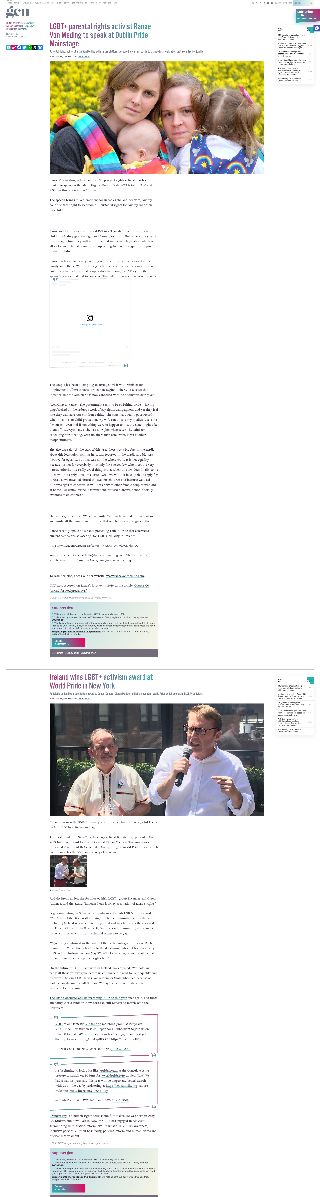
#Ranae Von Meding (88, 659)
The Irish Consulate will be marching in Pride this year (88, 1004)
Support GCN (91, 3)
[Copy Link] (13, 47)
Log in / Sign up (285, 3)
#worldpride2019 (113, 1081)
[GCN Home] (18, 12)
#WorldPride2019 (91, 1040)
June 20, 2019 (121, 1055)
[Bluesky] (40, 47)
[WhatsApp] (29, 47)
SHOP (59, 3)
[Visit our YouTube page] (275, 3)
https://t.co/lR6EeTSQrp (127, 1045)
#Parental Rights (72, 659)
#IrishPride (93, 1030)
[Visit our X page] (256, 3)
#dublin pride (57, 659)
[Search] (311, 3)
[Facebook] (19, 47)
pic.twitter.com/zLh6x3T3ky (88, 1097)
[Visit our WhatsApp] (253, 3)
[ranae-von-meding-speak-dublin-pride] (157, 117)
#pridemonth (108, 1076)
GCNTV (67, 3)
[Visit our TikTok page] (264, 3)
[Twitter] (24, 47)
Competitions (105, 3)
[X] (35, 47)
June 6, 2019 (120, 1106)
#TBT (58, 1030)
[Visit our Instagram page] (260, 3)
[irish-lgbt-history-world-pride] (157, 765)
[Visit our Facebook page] (271, 3)
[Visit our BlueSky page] (268, 3)
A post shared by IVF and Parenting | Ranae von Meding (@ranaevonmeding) (89, 362)
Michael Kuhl (84, 57)
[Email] (8, 47)
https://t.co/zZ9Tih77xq (121, 1091)
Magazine (27, 3)
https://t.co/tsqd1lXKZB (94, 1045)
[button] (317, 28)
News (16, 3)
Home (9, 3)
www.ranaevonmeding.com (125, 582)
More (116, 3)
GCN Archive (77, 3)
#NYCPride (63, 1035)
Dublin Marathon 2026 (44, 3)
